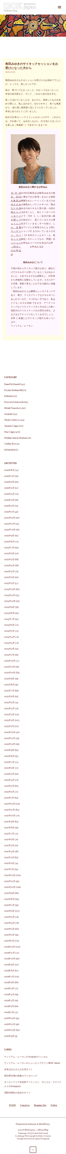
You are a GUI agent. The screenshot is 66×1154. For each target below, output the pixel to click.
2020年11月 (9, 881)
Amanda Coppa (11, 426)
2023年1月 (9, 726)
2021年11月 (9, 810)
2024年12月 (9, 589)
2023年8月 (9, 684)
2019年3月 (9, 1000)
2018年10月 (9, 1030)
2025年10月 (9, 529)
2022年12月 (9, 732)
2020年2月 (9, 934)
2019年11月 (9, 953)
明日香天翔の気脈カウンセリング (20, 1075)
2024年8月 (9, 613)
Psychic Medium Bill (13, 390)
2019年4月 (9, 994)
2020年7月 (9, 905)
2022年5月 (9, 774)
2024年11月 (9, 595)
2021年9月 (9, 821)
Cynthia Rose (10, 443)
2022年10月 (9, 744)
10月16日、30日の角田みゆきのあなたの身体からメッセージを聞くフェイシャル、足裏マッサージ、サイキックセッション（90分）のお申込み (16, 223)
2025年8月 (9, 541)
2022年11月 (9, 738)
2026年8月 (9, 470)
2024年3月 (9, 643)
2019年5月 (9, 988)
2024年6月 (9, 625)
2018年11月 (9, 1024)
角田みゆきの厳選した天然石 (54, 216)
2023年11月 (9, 667)
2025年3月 (9, 571)
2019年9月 (9, 964)
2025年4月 (9, 565)
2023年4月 (9, 708)
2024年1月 (9, 655)
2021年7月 (9, 833)
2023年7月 (9, 690)
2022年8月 (9, 756)
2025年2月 (9, 577)
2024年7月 (9, 619)
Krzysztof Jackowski (14, 402)
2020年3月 (9, 929)
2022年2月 (9, 791)
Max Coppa (9, 432)
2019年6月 (9, 982)
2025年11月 (9, 524)
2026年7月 (9, 476)
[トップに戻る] (33, 1150)
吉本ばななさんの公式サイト (18, 1069)
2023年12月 (9, 661)
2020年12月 (9, 875)
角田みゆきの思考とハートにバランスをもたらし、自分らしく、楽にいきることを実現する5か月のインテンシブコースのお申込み (34, 220)
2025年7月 (9, 547)
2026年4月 (9, 494)
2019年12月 (9, 947)
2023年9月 (9, 678)
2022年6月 (9, 768)
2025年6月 (9, 553)
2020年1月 (9, 941)
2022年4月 (9, 780)
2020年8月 (9, 899)
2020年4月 (9, 923)
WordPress (44, 1124)
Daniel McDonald (12, 384)
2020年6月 (9, 911)
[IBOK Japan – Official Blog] (19, 7)
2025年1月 (9, 583)
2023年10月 (9, 672)
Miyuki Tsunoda (11, 408)
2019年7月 (9, 976)
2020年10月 (10, 887)
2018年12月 (9, 1018)
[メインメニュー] (59, 7)
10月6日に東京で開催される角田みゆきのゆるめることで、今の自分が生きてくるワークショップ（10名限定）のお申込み (25, 218)
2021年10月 (9, 815)
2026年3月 (9, 500)
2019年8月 (9, 970)
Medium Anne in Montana (15, 438)
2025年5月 (9, 559)
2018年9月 (9, 1036)
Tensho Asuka (10, 420)
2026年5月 (9, 488)
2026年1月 (9, 512)
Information (9, 449)
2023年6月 (9, 696)
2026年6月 (9, 482)
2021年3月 (9, 857)
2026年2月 (9, 505)
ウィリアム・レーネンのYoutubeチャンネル (26, 1057)
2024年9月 (9, 607)
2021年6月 (9, 839)
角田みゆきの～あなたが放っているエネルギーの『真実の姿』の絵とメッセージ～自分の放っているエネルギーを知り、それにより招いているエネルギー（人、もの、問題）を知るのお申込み (46, 220)
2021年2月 (9, 863)
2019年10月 (9, 958)
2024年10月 (10, 601)
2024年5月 (9, 631)
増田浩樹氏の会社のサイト (17, 1092)
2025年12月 (9, 518)
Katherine (8, 396)
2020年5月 (9, 917)
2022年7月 (9, 762)
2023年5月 (9, 702)
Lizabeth (8, 414)
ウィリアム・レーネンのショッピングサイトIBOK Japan (32, 1063)
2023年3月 (9, 714)
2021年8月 (9, 827)
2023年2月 (9, 720)
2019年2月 (9, 1006)
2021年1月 (9, 869)
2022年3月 (9, 786)
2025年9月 (9, 535)
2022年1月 (9, 798)
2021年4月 (9, 851)
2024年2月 (9, 648)
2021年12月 (9, 804)
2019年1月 (9, 1012)
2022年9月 (9, 750)
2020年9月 (9, 893)
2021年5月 (9, 845)
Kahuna (32, 1124)
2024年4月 (9, 637)
